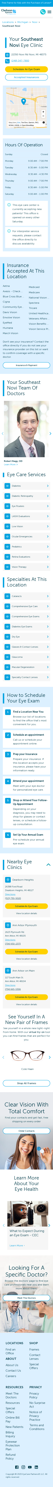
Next (50, 433)
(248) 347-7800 (20, 60)
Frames (34, 1349)
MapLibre (12, 122)
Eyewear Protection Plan (13, 1445)
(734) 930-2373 (13, 943)
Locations (8, 22)
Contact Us (13, 1370)
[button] (26, 864)
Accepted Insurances (26, 77)
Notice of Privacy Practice (35, 1415)
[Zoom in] (43, 112)
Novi (34, 22)
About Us (12, 1365)
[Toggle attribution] (43, 122)
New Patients (14, 1427)
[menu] (49, 11)
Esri (18, 122)
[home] (8, 12)
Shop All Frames (26, 1083)
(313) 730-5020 (13, 898)
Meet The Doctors (26, 1298)
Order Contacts (26, 1131)
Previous (2, 433)
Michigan (22, 22)
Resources (13, 1403)
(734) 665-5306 (13, 989)
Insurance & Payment (26, 365)
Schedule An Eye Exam (26, 69)
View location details (26, 913)
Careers (11, 1376)
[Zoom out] (43, 116)
